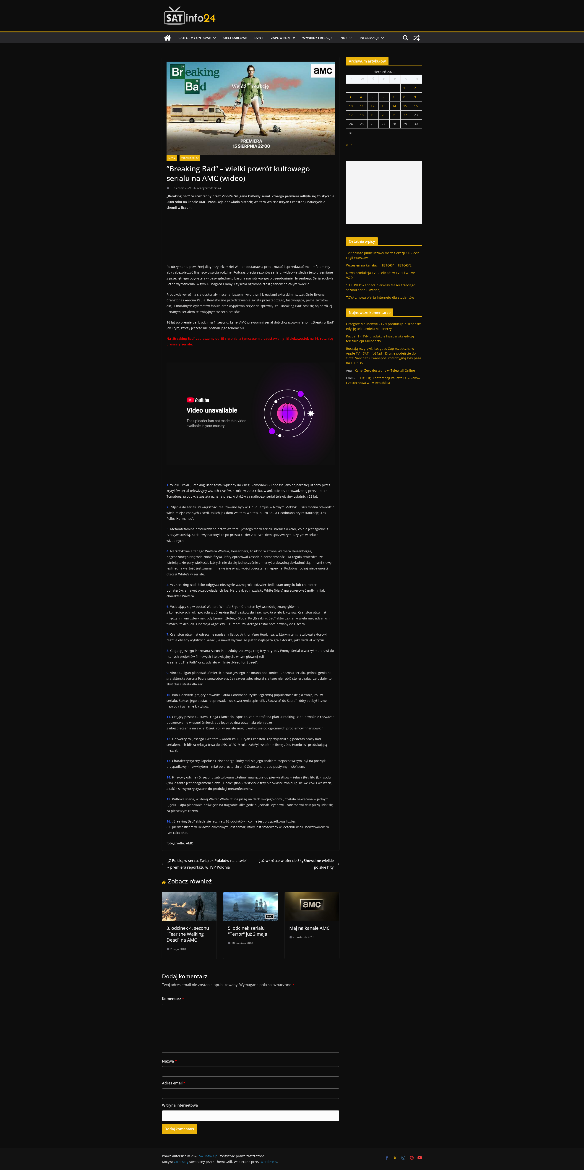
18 (362, 115)
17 (351, 115)
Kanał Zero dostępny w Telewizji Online (385, 370)
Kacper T (353, 336)
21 (394, 115)
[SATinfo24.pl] (167, 37)
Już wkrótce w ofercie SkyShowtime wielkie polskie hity (296, 864)
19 (372, 115)
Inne (343, 38)
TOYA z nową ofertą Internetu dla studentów (380, 297)
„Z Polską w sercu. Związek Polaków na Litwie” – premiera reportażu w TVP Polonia (207, 864)
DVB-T (259, 38)
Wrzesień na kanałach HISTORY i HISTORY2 (379, 265)
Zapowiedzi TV (283, 38)
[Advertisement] (384, 192)
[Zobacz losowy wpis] (416, 37)
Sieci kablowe (235, 38)
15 (405, 106)
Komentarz (173, 998)
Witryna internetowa (180, 1105)
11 (362, 106)
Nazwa (169, 1061)
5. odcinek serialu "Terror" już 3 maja (247, 931)
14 (394, 106)
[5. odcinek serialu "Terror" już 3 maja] (250, 895)
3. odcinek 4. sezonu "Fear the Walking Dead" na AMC (188, 934)
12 (372, 106)
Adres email (173, 1083)
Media (171, 158)
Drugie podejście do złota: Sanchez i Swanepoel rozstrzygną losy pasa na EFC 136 (383, 358)
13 (383, 106)
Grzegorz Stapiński (209, 188)
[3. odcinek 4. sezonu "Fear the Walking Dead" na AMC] (189, 895)
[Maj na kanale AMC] (312, 895)
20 (383, 115)
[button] (213, 38)
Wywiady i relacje (317, 38)
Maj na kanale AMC (309, 928)
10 (351, 106)
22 (405, 115)
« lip (349, 145)
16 (416, 106)
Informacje (369, 38)
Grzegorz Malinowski (362, 324)
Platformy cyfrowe (194, 38)
